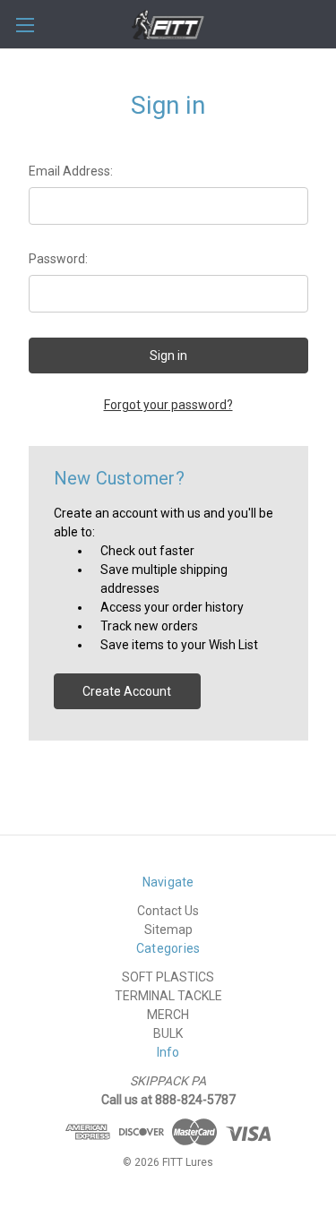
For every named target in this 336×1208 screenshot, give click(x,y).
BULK (168, 1033)
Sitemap (168, 929)
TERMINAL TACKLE (168, 996)
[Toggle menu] (24, 24)
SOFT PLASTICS (168, 977)
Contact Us (168, 911)
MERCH (168, 1014)
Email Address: (71, 171)
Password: (58, 259)
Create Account (126, 691)
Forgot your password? (168, 405)
